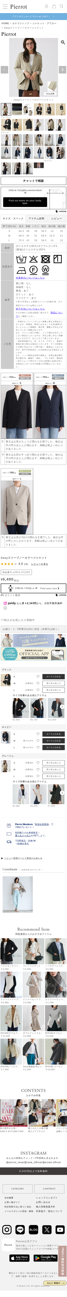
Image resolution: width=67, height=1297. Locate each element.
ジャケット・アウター (44, 23)
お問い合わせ (43, 1202)
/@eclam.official (51, 1162)
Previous (4, 69)
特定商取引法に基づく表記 (17, 1207)
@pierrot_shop (15, 1162)
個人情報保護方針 (45, 1206)
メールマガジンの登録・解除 (19, 1211)
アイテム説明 (36, 218)
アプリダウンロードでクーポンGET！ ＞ (33, 16)
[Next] (64, 1113)
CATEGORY (17, 1188)
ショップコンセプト (47, 1197)
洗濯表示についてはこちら (30, 278)
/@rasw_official (33, 1162)
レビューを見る (39, 564)
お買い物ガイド (12, 1202)
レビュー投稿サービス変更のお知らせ (23, 858)
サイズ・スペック (13, 218)
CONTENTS (49, 1188)
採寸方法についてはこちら (30, 309)
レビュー (57, 218)
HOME (5, 23)
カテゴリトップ (20, 23)
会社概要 (8, 1198)
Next (62, 69)
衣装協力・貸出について (49, 1211)
